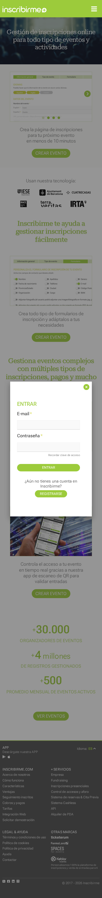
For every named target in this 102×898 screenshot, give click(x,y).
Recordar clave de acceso (64, 455)
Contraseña (30, 435)
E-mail (24, 413)
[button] (51, 396)
